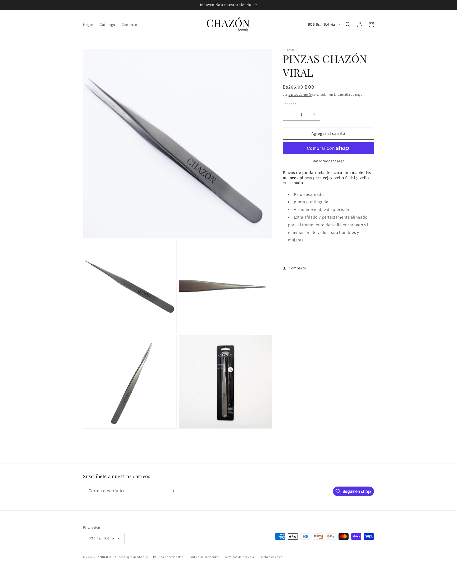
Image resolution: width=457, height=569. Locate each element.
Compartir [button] (297, 268)
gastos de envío (300, 94)
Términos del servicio (239, 557)
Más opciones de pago (328, 161)
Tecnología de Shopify (132, 557)
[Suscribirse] (172, 491)
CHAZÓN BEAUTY (105, 557)
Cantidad (289, 103)
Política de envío (271, 557)
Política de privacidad (204, 557)
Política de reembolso (168, 557)
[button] (348, 24)
